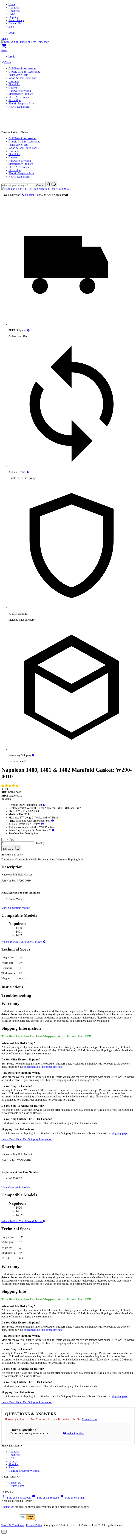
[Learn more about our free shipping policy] (28, 330)
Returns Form (16, 1485)
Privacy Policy (34, 1525)
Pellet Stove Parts (18, 74)
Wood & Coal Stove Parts (22, 77)
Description (8, 859)
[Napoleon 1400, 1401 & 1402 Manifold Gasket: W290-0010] (36, 188)
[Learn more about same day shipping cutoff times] (33, 755)
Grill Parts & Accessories (22, 68)
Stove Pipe (14, 100)
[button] (10, 785)
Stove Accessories (18, 97)
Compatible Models (26, 859)
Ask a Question (75, 1433)
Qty (12, 839)
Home (11, 4)
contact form (89, 1419)
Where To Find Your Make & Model (22, 941)
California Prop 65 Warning (23, 1470)
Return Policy (16, 20)
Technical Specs (47, 859)
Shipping (13, 17)
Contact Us (14, 23)
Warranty (61, 859)
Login (11, 32)
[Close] (4, 1532)
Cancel (39, 185)
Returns (12, 1461)
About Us (13, 7)
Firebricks (14, 84)
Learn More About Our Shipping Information (26, 1139)
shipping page (120, 1133)
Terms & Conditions (12, 1525)
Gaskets (12, 87)
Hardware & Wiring (19, 90)
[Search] (51, 184)
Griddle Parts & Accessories (24, 71)
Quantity (40, 842)
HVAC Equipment (18, 106)
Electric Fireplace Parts (21, 103)
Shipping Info (75, 859)
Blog (11, 26)
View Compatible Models (15, 907)
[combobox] (17, 185)
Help (11, 1457)
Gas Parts (13, 81)
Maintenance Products (20, 93)
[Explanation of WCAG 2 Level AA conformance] (28, 1519)
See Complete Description (23, 833)
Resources (14, 10)
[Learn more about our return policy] (28, 471)
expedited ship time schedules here (43, 1066)
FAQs (11, 13)
